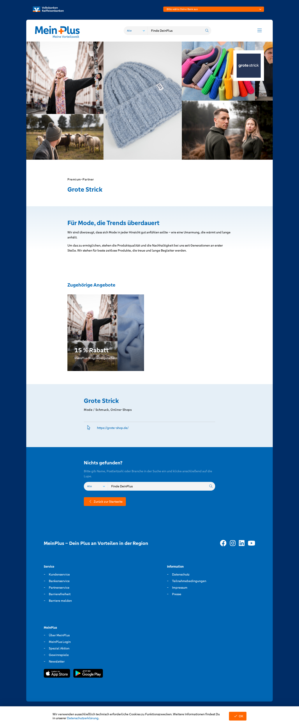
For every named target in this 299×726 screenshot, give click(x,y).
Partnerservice (59, 588)
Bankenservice (59, 581)
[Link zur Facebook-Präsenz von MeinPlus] (223, 543)
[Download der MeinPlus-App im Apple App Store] (57, 674)
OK (241, 716)
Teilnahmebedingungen (189, 581)
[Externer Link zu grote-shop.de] (88, 428)
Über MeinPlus (59, 635)
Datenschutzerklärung (82, 718)
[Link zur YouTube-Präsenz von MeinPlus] (251, 543)
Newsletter (57, 661)
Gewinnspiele (59, 655)
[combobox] (213, 9)
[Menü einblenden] (259, 30)
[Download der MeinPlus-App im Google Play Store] (88, 674)
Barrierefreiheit (59, 594)
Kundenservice (59, 574)
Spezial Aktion (59, 648)
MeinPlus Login (60, 642)
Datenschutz (181, 574)
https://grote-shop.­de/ (113, 428)
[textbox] (213, 9)
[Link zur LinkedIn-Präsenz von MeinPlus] (241, 543)
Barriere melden (60, 601)
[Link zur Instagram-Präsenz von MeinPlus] (233, 543)
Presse (176, 594)
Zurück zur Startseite (108, 502)
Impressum (179, 588)
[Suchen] (206, 30)
